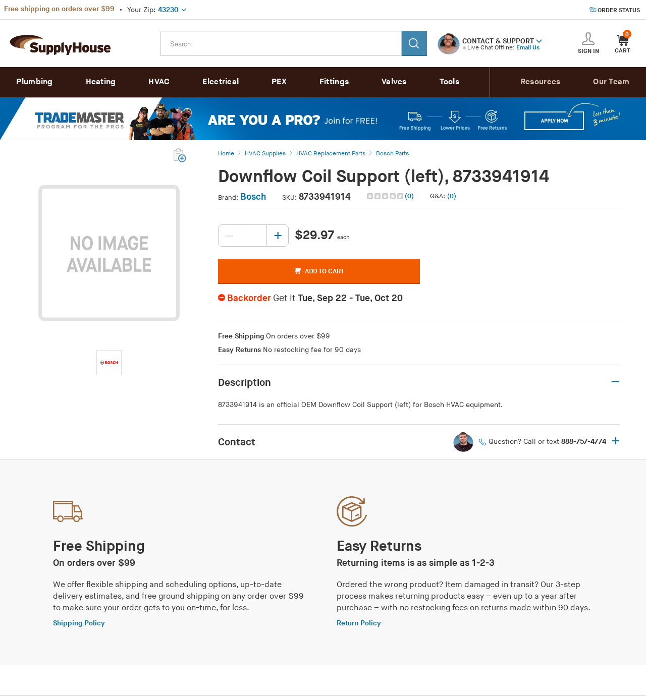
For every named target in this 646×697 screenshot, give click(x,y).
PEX (279, 82)
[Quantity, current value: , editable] (253, 235)
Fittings (334, 82)
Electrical (220, 82)
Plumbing (34, 82)
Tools (450, 82)
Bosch (253, 197)
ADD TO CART (324, 271)
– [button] (615, 382)
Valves (394, 82)
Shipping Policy (79, 623)
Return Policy (359, 623)
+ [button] (615, 442)
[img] (386, 196)
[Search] (414, 43)
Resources (540, 82)
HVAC (159, 82)
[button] (539, 40)
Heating (101, 82)
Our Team (611, 82)
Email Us (528, 47)
